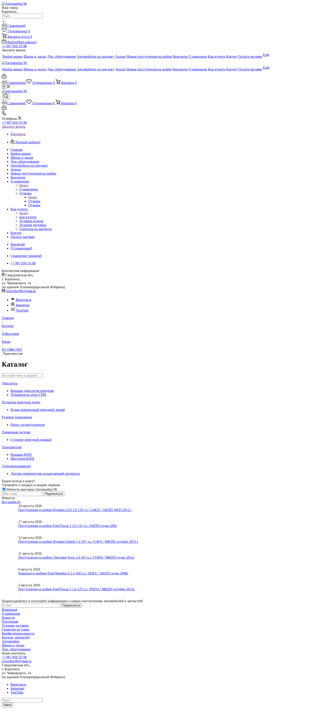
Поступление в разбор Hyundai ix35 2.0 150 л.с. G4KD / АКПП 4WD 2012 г (75, 510)
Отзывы (34, 201)
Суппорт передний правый (31, 439)
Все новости (11, 502)
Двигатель (9, 383)
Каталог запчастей (16, 637)
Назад (23, 185)
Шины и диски (13, 645)
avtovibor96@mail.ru (21, 291)
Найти (7, 705)
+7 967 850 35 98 (14, 46)
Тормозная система (16, 432)
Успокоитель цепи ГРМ (28, 395)
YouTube (22, 310)
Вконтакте (24, 300)
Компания (9, 609)
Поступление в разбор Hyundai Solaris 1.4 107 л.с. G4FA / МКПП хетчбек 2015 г (78, 541)
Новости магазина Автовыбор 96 (31, 489)
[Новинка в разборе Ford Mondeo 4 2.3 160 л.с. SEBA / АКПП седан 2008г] (10, 575)
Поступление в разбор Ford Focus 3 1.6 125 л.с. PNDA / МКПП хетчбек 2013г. (76, 589)
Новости (8, 617)
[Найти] (3, 21)
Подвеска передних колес (21, 402)
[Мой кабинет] (4, 77)
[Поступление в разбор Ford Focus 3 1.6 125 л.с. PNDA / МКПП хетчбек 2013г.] (10, 591)
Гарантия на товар (15, 629)
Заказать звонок (14, 126)
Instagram (23, 305)
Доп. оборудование (16, 649)
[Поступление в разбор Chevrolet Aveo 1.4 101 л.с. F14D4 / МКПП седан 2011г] (10, 559)
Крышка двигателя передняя (32, 391)
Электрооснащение (16, 466)
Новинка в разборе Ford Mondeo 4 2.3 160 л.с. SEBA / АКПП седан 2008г (73, 573)
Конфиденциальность (18, 633)
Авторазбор (10, 641)
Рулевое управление (17, 417)
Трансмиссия (11, 447)
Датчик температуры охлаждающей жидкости (45, 473)
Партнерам (10, 621)
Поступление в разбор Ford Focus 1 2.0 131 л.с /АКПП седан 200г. (67, 526)
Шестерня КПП (22, 458)
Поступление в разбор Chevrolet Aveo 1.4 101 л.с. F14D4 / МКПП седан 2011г (76, 557)
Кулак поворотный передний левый (38, 410)
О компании (28, 189)
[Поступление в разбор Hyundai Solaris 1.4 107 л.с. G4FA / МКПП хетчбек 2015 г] (10, 544)
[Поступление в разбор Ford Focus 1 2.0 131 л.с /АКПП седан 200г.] (10, 528)
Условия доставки (15, 625)
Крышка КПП (21, 454)
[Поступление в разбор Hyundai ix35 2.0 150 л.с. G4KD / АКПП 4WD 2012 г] (10, 512)
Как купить (28, 217)
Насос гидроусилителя (28, 425)
